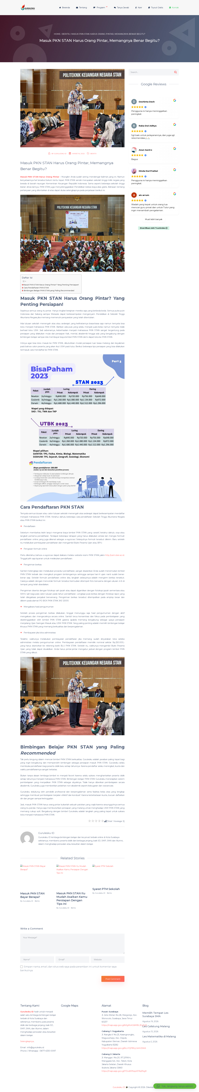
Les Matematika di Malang (159, 1036)
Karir (139, 8)
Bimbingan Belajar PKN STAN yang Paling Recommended (49, 291)
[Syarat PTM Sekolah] (108, 875)
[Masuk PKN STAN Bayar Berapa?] (36, 877)
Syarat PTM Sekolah (106, 889)
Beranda (65, 8)
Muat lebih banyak (153, 219)
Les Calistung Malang (156, 1026)
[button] (174, 1086)
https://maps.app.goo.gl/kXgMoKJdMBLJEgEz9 (124, 1025)
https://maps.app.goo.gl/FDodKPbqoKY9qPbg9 (124, 1071)
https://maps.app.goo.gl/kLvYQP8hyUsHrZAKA (124, 1048)
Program (100, 8)
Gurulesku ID (60, 154)
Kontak (175, 8)
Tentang (83, 8)
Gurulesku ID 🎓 (120, 1087)
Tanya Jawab (122, 8)
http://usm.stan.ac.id (114, 555)
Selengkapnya (27, 1041)
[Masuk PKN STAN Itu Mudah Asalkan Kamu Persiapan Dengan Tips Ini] (72, 877)
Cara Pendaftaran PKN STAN (36, 288)
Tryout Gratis (157, 8)
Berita (93, 154)
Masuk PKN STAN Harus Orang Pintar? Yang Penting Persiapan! (51, 285)
